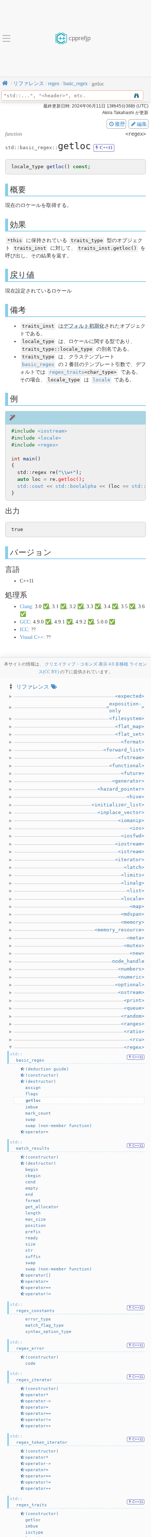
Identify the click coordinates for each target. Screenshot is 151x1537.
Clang (26, 606)
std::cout (30, 486)
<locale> (49, 438)
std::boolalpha (75, 486)
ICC (24, 629)
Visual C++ (31, 637)
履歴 (120, 124)
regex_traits (66, 372)
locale (101, 380)
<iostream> (52, 431)
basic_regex (38, 364)
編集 (142, 124)
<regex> (48, 445)
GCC (25, 622)
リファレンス (32, 686)
